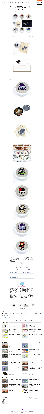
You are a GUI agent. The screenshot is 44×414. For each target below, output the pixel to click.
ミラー (36, 314)
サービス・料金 (3, 399)
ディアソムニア (4, 314)
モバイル (25, 2)
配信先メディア (3, 400)
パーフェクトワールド (12, 314)
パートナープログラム (16, 411)
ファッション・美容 (11, 2)
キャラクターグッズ (17, 313)
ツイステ (33, 313)
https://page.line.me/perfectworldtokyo (14, 277)
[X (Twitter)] (21, 409)
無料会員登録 (16, 398)
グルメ (6, 2)
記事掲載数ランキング (4, 402)
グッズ (21, 313)
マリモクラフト (33, 314)
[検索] (41, 2)
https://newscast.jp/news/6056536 (26, 269)
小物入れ (40, 314)
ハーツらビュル (8, 314)
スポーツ (18, 2)
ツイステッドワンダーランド (38, 313)
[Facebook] (5, 317)
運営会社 (12, 411)
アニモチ (6, 313)
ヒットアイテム (25, 314)
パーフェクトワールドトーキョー (19, 314)
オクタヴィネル (13, 313)
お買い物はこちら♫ (22, 263)
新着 (2, 2)
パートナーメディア (4, 401)
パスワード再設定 (17, 400)
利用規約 (20, 411)
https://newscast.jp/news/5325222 (26, 272)
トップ (2, 398)
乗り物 (26, 2)
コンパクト (24, 313)
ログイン (16, 399)
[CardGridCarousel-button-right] (34, 305)
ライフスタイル (15, 2)
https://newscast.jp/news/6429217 (14, 269)
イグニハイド (9, 313)
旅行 (8, 2)
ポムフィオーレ (29, 314)
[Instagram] (22, 409)
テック (22, 2)
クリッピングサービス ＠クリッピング (32, 398)
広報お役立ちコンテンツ (4, 403)
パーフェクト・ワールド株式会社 (13, 11)
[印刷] (9, 317)
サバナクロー (27, 313)
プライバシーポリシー (24, 411)
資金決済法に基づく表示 (30, 411)
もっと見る (40, 342)
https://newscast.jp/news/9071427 (14, 272)
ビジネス (20, 2)
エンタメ (4, 2)
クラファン (29, 2)
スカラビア (30, 313)
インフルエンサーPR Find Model (32, 400)
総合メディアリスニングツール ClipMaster (33, 399)
